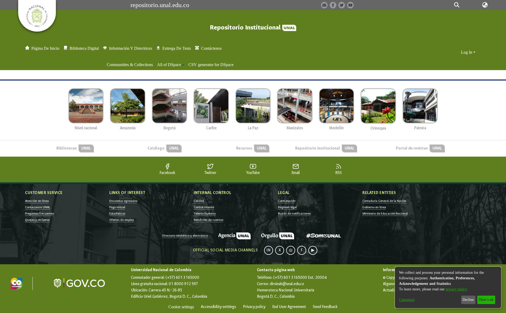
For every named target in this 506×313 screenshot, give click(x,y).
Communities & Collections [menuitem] (130, 64)
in (268, 250)
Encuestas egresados (123, 201)
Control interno (204, 207)
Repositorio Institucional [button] (246, 27)
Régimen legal (287, 207)
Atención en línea (37, 201)
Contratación (286, 201)
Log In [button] (467, 52)
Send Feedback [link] (325, 306)
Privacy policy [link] (254, 306)
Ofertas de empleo (121, 220)
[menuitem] (170, 64)
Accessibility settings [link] (218, 306)
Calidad (199, 201)
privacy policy (456, 289)
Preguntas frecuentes (39, 213)
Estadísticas (117, 213)
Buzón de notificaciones (294, 213)
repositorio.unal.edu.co (159, 5)
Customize (407, 300)
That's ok (486, 300)
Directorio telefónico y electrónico (185, 235)
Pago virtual (117, 207)
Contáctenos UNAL (37, 207)
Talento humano (205, 213)
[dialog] (448, 287)
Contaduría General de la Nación (384, 201)
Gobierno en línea (374, 207)
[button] (456, 5)
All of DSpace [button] (169, 64)
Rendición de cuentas (208, 220)
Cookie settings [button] (181, 307)
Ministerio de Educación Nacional (385, 213)
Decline (468, 300)
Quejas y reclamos (37, 220)
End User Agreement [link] (289, 306)
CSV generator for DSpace (210, 64)
